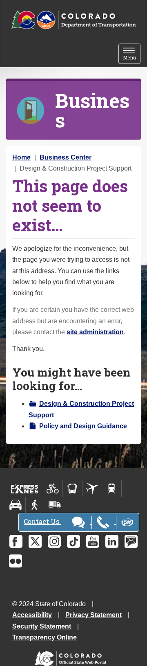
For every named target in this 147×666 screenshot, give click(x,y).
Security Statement (41, 626)
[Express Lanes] (24, 488)
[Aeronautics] (92, 488)
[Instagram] (54, 541)
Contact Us (42, 521)
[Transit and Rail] (72, 488)
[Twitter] (35, 541)
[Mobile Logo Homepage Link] (73, 20)
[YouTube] (92, 541)
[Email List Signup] (131, 541)
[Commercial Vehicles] (55, 505)
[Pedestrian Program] (35, 505)
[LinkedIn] (112, 541)
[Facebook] (16, 541)
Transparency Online (44, 637)
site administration (95, 332)
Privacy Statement (93, 614)
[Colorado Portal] (72, 656)
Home (21, 157)
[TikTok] (73, 541)
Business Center (65, 157)
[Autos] (16, 505)
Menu (131, 54)
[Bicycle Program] (53, 488)
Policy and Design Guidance (83, 426)
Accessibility (32, 614)
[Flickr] (15, 561)
